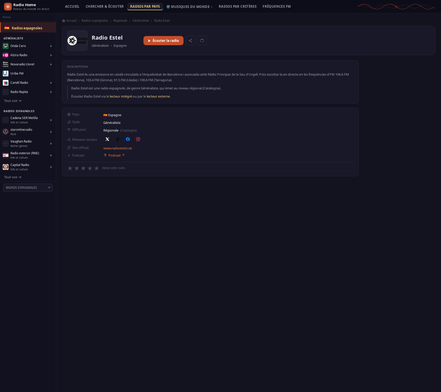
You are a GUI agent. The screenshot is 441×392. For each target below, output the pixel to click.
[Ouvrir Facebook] (128, 139)
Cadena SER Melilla (24, 118)
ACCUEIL (72, 6)
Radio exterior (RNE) (24, 153)
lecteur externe (158, 96)
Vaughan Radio (21, 141)
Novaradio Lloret (22, 64)
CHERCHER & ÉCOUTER (105, 6)
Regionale (120, 20)
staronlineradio (21, 129)
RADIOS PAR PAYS (145, 6)
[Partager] (190, 40)
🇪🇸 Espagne (112, 115)
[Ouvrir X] (107, 139)
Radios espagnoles (27, 28)
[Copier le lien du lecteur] (202, 40)
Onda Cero (18, 46)
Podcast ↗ (116, 155)
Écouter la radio (166, 40)
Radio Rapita (19, 92)
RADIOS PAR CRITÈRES (237, 6)
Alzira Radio (18, 55)
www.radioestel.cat (117, 148)
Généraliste (140, 20)
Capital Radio (19, 165)
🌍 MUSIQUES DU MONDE (189, 6)
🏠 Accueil (69, 20)
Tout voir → (12, 100)
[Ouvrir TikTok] (118, 139)
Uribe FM (16, 73)
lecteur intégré (121, 96)
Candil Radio (19, 82)
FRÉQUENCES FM (277, 6)
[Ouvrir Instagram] (138, 139)
